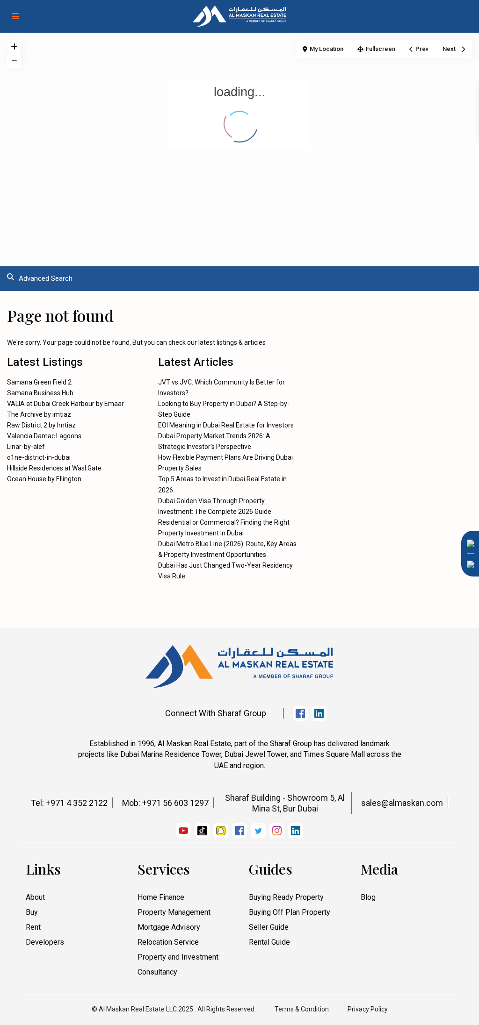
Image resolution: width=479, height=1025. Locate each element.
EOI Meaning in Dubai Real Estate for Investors (226, 425)
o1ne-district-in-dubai (39, 457)
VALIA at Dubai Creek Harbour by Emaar (65, 403)
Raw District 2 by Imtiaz (41, 425)
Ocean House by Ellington (44, 479)
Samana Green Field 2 (39, 382)
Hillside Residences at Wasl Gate (54, 468)
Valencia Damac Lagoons (44, 436)
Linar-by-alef (26, 446)
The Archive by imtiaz (39, 414)
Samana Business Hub (40, 393)
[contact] (467, 694)
